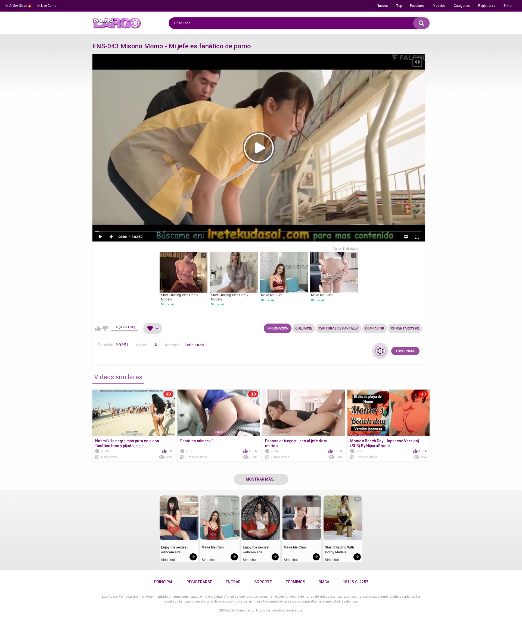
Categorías (462, 6)
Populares (417, 6)
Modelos (439, 6)
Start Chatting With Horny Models (180, 297)
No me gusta (105, 328)
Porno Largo (245, 610)
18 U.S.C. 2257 (355, 582)
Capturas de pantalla (338, 328)
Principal (163, 582)
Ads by (345, 248)
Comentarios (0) (405, 328)
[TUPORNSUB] (380, 351)
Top (399, 6)
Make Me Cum (271, 295)
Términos (295, 582)
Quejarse (303, 328)
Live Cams (49, 6)
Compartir (374, 328)
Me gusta (98, 328)
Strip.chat (167, 304)
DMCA (324, 582)
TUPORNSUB (405, 351)
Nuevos (382, 6)
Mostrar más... (261, 479)
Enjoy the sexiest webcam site (174, 549)
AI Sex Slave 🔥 (20, 6)
